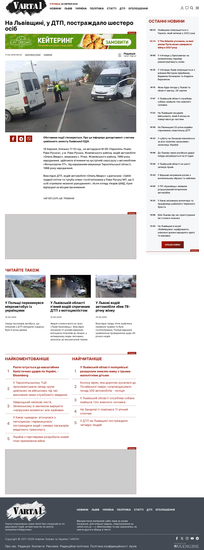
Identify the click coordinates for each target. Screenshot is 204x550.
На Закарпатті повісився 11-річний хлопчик (104, 411)
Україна (81, 8)
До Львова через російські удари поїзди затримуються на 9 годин (176, 154)
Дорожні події (32, 55)
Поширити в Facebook (13, 139)
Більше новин (172, 245)
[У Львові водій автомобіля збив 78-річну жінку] (116, 286)
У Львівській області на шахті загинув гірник (174, 165)
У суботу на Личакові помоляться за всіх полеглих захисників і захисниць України (176, 141)
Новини (55, 8)
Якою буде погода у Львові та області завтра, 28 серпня (174, 89)
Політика (97, 8)
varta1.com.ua (84, 526)
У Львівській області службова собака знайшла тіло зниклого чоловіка (107, 400)
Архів (133, 546)
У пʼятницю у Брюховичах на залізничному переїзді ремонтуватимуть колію (173, 58)
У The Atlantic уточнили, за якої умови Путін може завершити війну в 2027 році (175, 44)
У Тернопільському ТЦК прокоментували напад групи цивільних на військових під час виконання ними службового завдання (40, 388)
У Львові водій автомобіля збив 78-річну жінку (113, 306)
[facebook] (176, 539)
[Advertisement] (70, 236)
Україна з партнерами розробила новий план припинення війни (41, 439)
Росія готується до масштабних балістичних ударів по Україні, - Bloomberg (36, 371)
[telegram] (197, 539)
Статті (111, 8)
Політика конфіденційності (108, 546)
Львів (68, 8)
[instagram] (187, 539)
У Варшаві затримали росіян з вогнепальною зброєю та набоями (176, 177)
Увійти (182, 8)
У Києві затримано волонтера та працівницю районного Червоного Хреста (176, 203)
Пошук (191, 8)
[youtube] (192, 539)
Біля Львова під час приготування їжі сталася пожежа (176, 216)
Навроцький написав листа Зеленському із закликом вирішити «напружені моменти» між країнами (38, 406)
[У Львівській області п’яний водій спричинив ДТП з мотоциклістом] (70, 286)
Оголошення (138, 8)
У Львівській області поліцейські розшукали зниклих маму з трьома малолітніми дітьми (105, 371)
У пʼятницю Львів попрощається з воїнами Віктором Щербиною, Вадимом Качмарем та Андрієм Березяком (176, 74)
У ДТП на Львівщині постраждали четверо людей (104, 422)
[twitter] (182, 539)
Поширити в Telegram (21, 139)
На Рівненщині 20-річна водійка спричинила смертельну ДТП (175, 129)
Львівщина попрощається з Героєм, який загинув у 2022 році (176, 31)
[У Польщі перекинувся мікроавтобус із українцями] (25, 286)
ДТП (122, 8)
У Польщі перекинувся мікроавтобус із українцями (24, 306)
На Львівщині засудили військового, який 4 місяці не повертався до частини (174, 116)
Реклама (70, 41)
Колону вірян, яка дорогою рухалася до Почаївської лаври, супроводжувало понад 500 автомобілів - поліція (108, 386)
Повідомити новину (187, 8)
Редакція (24, 546)
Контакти (38, 546)
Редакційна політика (74, 546)
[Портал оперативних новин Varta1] (26, 8)
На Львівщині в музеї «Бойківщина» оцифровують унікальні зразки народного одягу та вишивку (176, 231)
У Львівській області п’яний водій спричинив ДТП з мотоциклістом (70, 306)
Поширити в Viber (29, 139)
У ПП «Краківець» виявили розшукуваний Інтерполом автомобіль (172, 189)
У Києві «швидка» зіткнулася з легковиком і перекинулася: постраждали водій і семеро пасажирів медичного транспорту (41, 423)
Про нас (10, 546)
